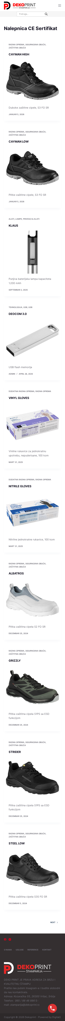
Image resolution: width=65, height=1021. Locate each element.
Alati (11, 219)
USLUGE (20, 950)
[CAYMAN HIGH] (32, 80)
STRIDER (15, 752)
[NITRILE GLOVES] (32, 512)
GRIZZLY (15, 660)
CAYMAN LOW (19, 141)
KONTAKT (46, 950)
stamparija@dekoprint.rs (24, 1004)
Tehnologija (15, 307)
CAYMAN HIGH (19, 54)
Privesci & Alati (31, 219)
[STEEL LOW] (32, 869)
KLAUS (13, 225)
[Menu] (59, 5)
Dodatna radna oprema (21, 391)
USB (25, 307)
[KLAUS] (32, 252)
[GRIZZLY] (32, 687)
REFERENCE (32, 950)
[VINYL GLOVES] (32, 424)
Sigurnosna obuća (35, 44)
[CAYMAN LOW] (32, 168)
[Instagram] (10, 939)
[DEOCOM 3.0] (32, 340)
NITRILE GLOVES (20, 486)
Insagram (31, 988)
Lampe (18, 219)
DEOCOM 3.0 (18, 314)
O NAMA (8, 950)
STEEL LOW (17, 843)
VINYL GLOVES (19, 398)
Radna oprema (16, 44)
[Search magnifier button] (46, 14)
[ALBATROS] (32, 599)
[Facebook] (5, 939)
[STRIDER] (32, 778)
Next (52, 922)
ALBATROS (16, 573)
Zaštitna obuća (17, 48)
